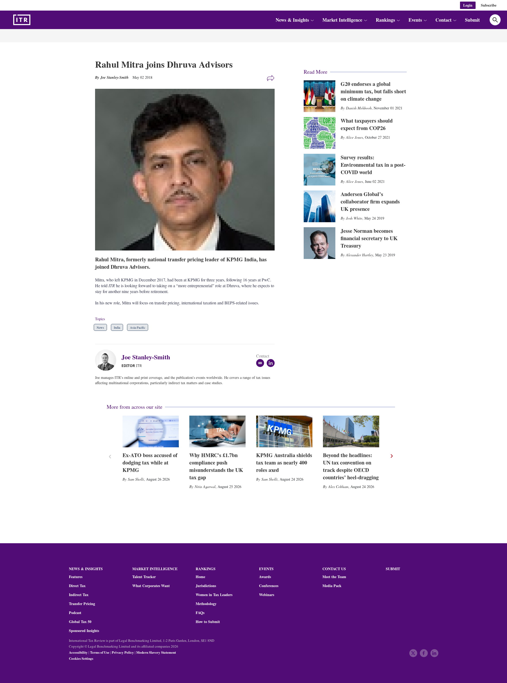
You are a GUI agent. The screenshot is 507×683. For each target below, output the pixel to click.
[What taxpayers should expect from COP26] (319, 133)
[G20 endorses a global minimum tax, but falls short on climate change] (319, 96)
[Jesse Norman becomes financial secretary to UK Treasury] (319, 243)
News (100, 327)
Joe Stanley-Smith (145, 356)
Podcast (75, 613)
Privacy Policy (123, 652)
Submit (472, 19)
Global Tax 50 (80, 622)
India (117, 327)
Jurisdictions (206, 586)
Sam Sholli (136, 479)
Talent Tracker (144, 577)
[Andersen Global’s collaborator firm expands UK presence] (319, 206)
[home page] (34, 20)
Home (200, 577)
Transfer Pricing (82, 604)
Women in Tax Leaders (214, 595)
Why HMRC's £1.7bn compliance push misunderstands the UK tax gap (216, 466)
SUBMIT (393, 569)
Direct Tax (77, 586)
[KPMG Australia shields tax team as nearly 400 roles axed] (284, 431)
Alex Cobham (338, 486)
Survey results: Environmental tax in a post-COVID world (373, 165)
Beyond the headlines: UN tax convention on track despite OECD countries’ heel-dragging (351, 466)
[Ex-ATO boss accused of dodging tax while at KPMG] (151, 431)
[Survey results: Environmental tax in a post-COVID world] (319, 169)
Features (75, 577)
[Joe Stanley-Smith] (108, 360)
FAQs (200, 613)
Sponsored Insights (84, 631)
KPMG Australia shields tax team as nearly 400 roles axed (284, 462)
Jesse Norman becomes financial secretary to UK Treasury (369, 238)
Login (467, 5)
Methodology (206, 604)
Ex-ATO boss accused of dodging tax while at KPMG (150, 462)
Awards (265, 577)
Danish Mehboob (359, 107)
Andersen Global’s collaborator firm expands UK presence (370, 201)
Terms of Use (99, 652)
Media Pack (331, 586)
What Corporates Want (151, 586)
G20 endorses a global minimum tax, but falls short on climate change (373, 91)
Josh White (354, 218)
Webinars (266, 595)
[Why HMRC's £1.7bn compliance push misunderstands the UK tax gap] (217, 431)
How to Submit (208, 622)
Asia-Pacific (137, 327)
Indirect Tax (78, 595)
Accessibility (78, 652)
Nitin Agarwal (205, 486)
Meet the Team (334, 577)
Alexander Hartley (359, 254)
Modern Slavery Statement (156, 652)
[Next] (391, 456)
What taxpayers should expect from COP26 (367, 124)
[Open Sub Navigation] (312, 20)
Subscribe (488, 5)
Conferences (268, 586)
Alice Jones (354, 137)
